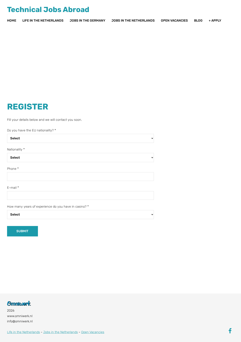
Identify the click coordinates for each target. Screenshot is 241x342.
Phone (13, 169)
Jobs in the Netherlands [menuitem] (133, 20)
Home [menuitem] (11, 20)
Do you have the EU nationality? (31, 130)
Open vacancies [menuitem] (174, 20)
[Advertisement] (80, 75)
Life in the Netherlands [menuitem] (43, 20)
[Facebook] (230, 330)
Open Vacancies (92, 332)
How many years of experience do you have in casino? (48, 206)
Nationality (16, 149)
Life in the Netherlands (23, 332)
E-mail (13, 188)
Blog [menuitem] (198, 20)
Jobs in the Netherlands (60, 332)
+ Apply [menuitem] (215, 20)
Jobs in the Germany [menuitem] (87, 20)
